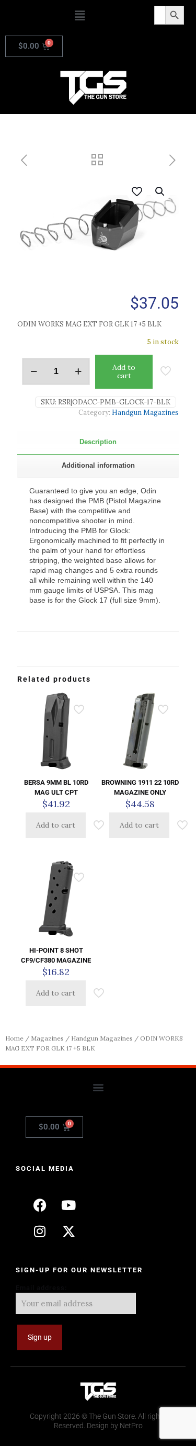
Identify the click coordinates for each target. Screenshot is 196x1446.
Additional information (98, 465)
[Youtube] (68, 1205)
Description (98, 442)
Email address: (41, 1288)
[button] (79, 15)
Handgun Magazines (145, 412)
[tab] (98, 442)
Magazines (47, 1038)
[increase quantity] (78, 371)
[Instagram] (40, 1231)
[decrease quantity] (34, 371)
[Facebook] (40, 1205)
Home (14, 1038)
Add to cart (123, 372)
